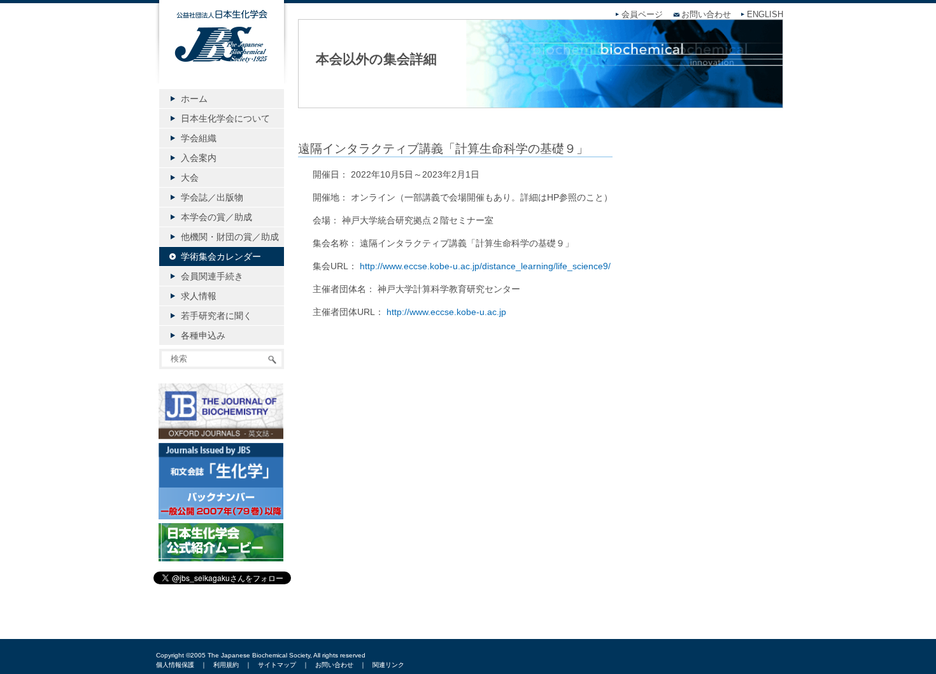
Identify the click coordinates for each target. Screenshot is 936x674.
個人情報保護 (175, 664)
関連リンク (388, 664)
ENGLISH (765, 14)
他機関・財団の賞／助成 (230, 237)
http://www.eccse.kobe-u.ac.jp (446, 312)
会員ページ (642, 14)
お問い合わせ (706, 14)
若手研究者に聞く (216, 316)
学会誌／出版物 (212, 197)
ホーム (194, 99)
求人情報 (198, 296)
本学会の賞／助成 (216, 217)
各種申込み (203, 335)
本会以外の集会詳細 (376, 59)
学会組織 (198, 138)
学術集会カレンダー (221, 256)
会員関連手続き (212, 276)
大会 (190, 177)
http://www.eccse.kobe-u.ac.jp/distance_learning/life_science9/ (485, 266)
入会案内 (198, 158)
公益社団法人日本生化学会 (221, 52)
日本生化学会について (225, 118)
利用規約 (226, 664)
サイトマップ (277, 664)
